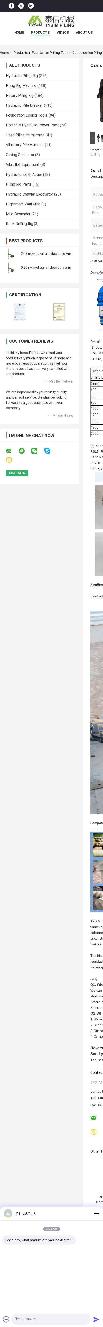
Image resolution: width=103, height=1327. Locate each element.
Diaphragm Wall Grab (23, 204)
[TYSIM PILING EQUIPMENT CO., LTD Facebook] (11, 6)
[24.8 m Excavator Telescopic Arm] (10, 253)
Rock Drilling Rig (19, 224)
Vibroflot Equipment (23, 164)
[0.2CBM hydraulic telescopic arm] (10, 267)
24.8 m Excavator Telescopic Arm (46, 253)
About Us (84, 32)
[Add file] (6, 1319)
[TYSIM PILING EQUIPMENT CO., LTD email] (12, 451)
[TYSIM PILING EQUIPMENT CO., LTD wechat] (37, 451)
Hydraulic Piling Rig (22, 75)
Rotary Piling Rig (20, 95)
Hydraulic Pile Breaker (24, 105)
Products (40, 32)
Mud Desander (18, 214)
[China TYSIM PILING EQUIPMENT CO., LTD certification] (20, 312)
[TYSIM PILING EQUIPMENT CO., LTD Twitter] (21, 6)
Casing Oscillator (20, 154)
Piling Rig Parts (19, 184)
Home (19, 32)
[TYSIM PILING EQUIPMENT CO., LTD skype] (50, 451)
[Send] (96, 1319)
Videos (63, 32)
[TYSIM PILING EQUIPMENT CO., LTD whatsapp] (25, 451)
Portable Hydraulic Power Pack (32, 125)
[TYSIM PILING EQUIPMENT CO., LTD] (51, 21)
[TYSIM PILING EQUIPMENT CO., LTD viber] (12, 460)
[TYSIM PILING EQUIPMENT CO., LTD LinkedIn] (31, 6)
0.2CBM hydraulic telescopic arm (46, 267)
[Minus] (96, 1213)
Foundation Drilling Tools (50, 53)
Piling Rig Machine (21, 85)
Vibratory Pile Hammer (25, 145)
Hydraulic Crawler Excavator (29, 194)
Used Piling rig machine (25, 135)
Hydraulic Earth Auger (24, 174)
